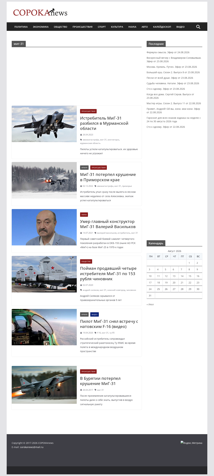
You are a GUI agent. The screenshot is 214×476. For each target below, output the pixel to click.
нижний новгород (116, 290)
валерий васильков (107, 232)
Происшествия (82, 26)
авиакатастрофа (91, 139)
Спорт (102, 26)
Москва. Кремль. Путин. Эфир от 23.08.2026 (172, 66)
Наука (132, 26)
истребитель (124, 232)
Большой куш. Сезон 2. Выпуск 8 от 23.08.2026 (173, 72)
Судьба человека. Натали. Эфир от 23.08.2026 (173, 83)
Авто (145, 26)
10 (150, 276)
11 (158, 276)
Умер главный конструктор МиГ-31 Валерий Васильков (108, 224)
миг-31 (103, 139)
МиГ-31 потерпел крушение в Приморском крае (108, 177)
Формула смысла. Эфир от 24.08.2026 (168, 52)
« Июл (150, 304)
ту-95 (112, 332)
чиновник (131, 290)
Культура (117, 26)
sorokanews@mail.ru (31, 447)
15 (190, 276)
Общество (60, 26)
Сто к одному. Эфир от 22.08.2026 (166, 126)
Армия (84, 167)
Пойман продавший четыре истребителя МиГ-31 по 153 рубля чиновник (108, 273)
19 (166, 282)
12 (166, 276)
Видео (180, 26)
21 (182, 282)
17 (150, 282)
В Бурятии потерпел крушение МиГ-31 (100, 380)
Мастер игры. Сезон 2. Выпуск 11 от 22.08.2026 (174, 103)
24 (150, 289)
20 (174, 282)
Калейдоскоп (162, 26)
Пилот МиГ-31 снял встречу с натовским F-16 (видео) (109, 323)
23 (198, 282)
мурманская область (90, 143)
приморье (127, 186)
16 (198, 276)
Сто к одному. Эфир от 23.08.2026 (166, 88)
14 (182, 276)
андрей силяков (91, 290)
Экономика (40, 26)
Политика (21, 26)
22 (190, 282)
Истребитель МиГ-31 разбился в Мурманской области (104, 123)
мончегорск (113, 139)
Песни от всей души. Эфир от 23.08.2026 (170, 77)
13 (174, 276)
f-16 (99, 332)
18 (158, 282)
